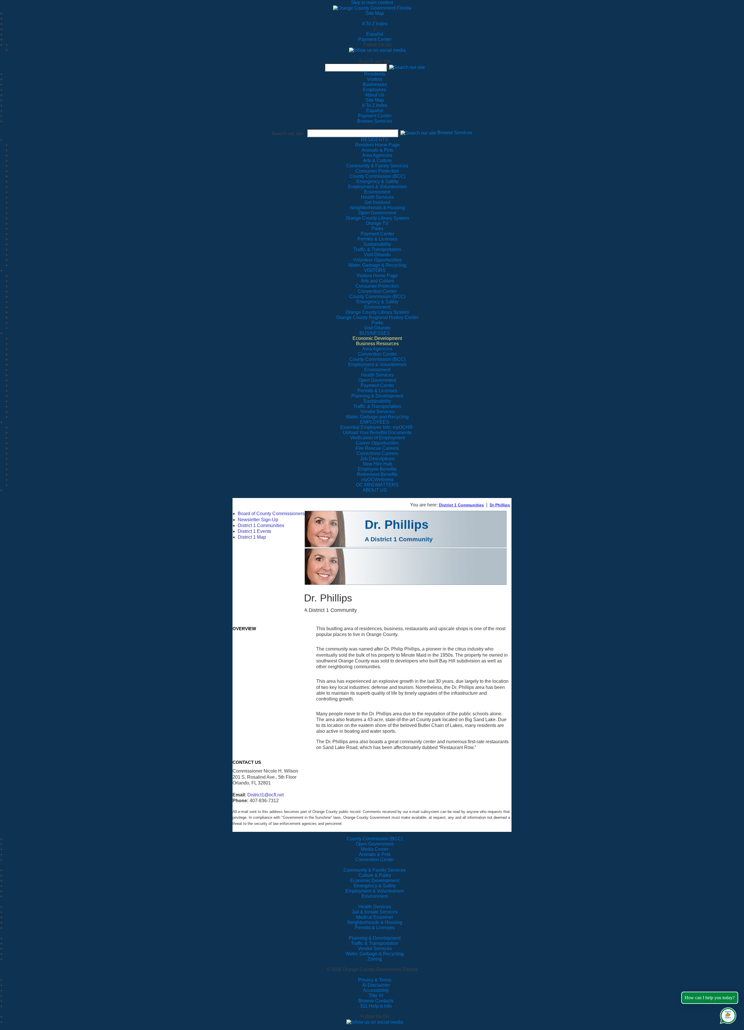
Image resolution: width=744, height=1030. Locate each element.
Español (374, 34)
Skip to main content (372, 2)
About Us (374, 94)
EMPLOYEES (374, 422)
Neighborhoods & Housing (374, 922)
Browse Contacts (376, 1000)
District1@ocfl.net (265, 794)
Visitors (374, 79)
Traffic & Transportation (374, 943)
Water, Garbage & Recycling (375, 953)
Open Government (375, 843)
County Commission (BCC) (375, 838)
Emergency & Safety (375, 885)
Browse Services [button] (454, 132)
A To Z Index (374, 23)
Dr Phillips (500, 505)
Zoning (374, 958)
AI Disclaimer (376, 985)
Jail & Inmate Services (375, 911)
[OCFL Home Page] (372, 7)
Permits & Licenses (375, 927)
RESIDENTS (374, 139)
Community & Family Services (377, 165)
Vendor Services (375, 948)
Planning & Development (374, 938)
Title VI (376, 995)
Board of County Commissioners (271, 513)
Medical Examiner (374, 917)
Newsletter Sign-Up (258, 519)
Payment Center (374, 39)
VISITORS (375, 270)
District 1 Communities (461, 505)
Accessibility (376, 990)
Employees (374, 89)
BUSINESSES (375, 333)
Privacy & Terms (374, 979)
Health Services (374, 906)
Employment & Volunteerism (375, 891)
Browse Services (374, 121)
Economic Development (374, 880)
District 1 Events (254, 531)
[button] (407, 67)
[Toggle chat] (727, 1014)
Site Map (375, 13)
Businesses (375, 84)
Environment (375, 896)
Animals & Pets (375, 854)
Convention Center (374, 859)
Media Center (375, 849)
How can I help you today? (710, 997)
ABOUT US (375, 490)
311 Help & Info (376, 1006)
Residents (374, 73)
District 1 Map (252, 537)
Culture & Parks (374, 875)
